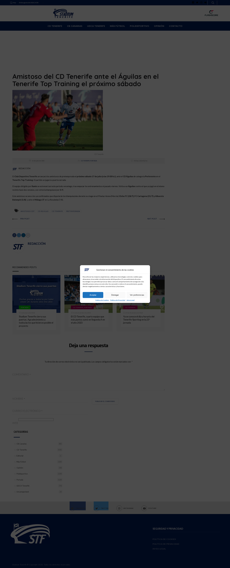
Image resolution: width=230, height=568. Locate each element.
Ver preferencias (137, 295)
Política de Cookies (102, 300)
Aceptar (93, 295)
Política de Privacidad (117, 300)
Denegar (115, 295)
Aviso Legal (131, 300)
